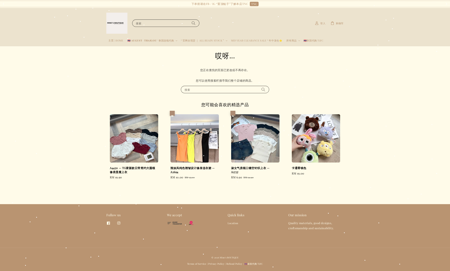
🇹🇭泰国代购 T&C (313, 40)
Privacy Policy (216, 263)
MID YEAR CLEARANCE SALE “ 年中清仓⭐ (256, 40)
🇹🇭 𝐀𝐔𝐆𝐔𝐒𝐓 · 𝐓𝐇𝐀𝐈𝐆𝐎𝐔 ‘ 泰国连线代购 (150, 40)
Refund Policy (234, 263)
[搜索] (193, 23)
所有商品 (291, 40)
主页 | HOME (115, 40)
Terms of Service (196, 263)
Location (233, 223)
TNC (254, 4)
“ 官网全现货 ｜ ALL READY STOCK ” (202, 40)
